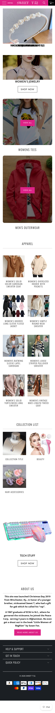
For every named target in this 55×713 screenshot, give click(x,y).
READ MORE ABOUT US (27, 632)
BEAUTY (40, 446)
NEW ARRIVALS (27, 28)
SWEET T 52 (30, 676)
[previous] (5, 28)
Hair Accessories (14, 479)
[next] (49, 28)
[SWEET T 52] (27, 3)
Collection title (14, 446)
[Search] (45, 3)
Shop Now (27, 89)
